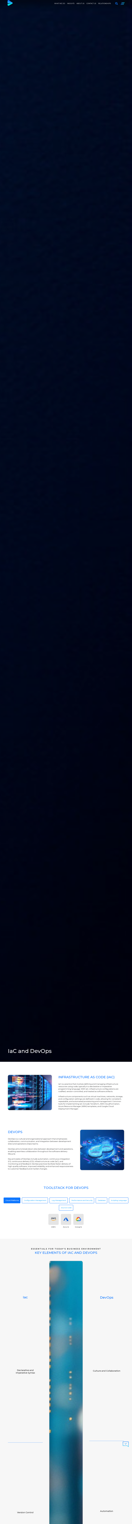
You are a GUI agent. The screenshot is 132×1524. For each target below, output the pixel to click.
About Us (80, 3)
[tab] (12, 1200)
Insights (70, 3)
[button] (116, 3)
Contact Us (91, 3)
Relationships (104, 3)
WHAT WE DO (59, 3)
